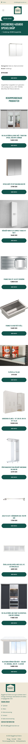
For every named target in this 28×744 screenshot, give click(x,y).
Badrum (11, 66)
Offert (4, 709)
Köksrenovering (7, 712)
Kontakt (14, 739)
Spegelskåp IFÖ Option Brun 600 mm (14, 184)
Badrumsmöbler (18, 66)
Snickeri (5, 715)
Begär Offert (7, 18)
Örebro (4, 2)
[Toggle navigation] (3, 10)
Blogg (8, 739)
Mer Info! (14, 78)
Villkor (19, 739)
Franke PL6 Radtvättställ (14, 326)
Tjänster (5, 706)
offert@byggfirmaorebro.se (20, 2)
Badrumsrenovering (8, 719)
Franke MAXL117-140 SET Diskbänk (14, 279)
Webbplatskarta (21, 741)
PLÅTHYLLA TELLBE (14, 372)
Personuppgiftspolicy (8, 741)
